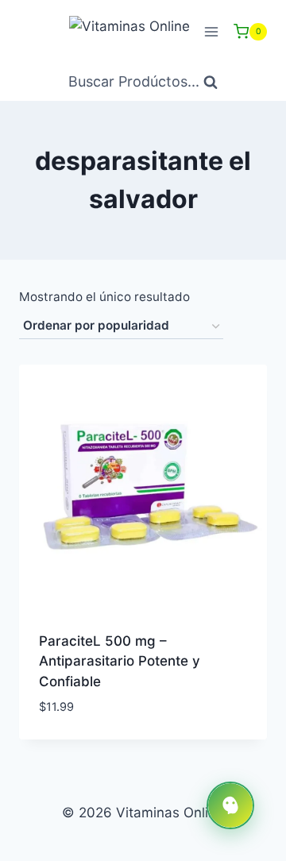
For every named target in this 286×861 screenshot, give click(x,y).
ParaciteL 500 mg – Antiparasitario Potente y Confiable (119, 661)
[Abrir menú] (211, 31)
